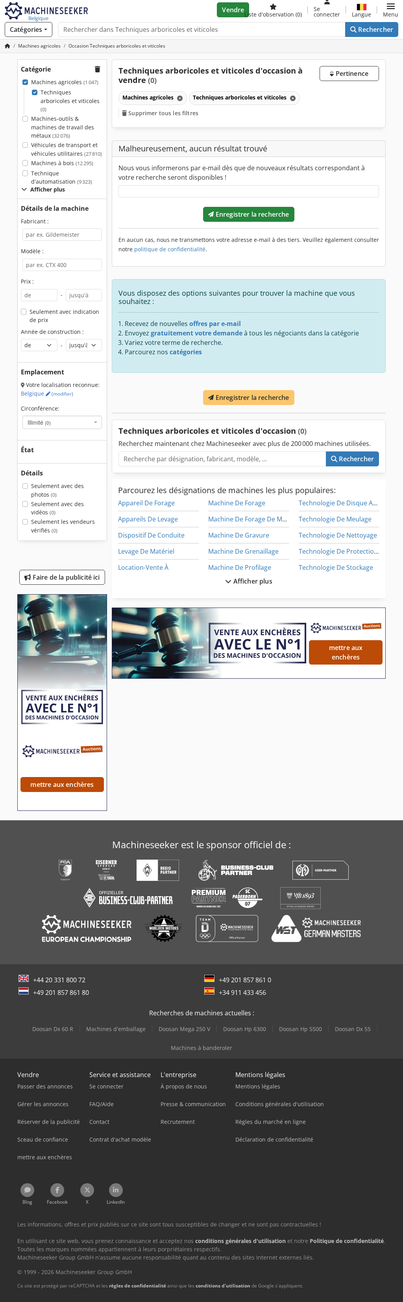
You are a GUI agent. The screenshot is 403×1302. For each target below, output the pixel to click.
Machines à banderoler (201, 1048)
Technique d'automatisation (61, 177)
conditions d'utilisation (223, 1285)
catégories (186, 352)
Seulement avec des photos (57, 490)
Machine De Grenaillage (243, 551)
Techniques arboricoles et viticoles (70, 100)
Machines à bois (62, 163)
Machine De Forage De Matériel (254, 519)
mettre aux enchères (346, 652)
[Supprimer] (179, 98)
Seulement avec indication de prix (64, 316)
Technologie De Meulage (335, 519)
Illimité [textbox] (39, 422)
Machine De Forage (236, 503)
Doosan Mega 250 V (184, 1029)
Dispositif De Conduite (151, 535)
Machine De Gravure (238, 535)
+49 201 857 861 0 (245, 980)
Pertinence (351, 73)
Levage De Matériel (146, 551)
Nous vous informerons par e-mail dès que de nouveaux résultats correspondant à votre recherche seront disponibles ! (241, 173)
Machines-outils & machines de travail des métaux (62, 127)
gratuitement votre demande (196, 333)
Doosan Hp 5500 (300, 1029)
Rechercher (375, 29)
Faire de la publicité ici (65, 577)
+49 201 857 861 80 (61, 992)
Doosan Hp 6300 (244, 1029)
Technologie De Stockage (336, 567)
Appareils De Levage (148, 519)
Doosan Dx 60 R (52, 1029)
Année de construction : (52, 331)
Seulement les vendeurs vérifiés (63, 526)
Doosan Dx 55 (353, 1029)
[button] (390, 9)
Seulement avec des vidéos (57, 508)
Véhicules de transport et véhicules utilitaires (66, 149)
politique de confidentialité (169, 249)
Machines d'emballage (116, 1029)
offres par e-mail (215, 323)
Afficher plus (251, 581)
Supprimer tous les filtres (162, 113)
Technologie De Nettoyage (338, 535)
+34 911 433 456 (242, 992)
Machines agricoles (64, 82)
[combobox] (62, 422)
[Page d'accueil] (7, 45)
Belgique (47, 393)
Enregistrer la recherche (251, 214)
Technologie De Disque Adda (341, 503)
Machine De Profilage (239, 567)
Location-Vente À (143, 567)
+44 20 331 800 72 (59, 980)
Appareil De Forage (146, 503)
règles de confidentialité (137, 1285)
